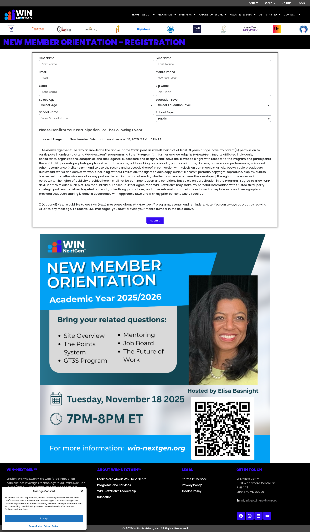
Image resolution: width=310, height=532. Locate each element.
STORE (268, 3)
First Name (46, 58)
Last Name (163, 58)
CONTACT (290, 14)
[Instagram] (250, 516)
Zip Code (162, 86)
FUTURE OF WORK (211, 14)
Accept (44, 518)
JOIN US (286, 3)
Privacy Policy (51, 526)
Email (42, 72)
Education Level (167, 100)
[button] (81, 491)
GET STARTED (268, 14)
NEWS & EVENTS (241, 14)
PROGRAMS (165, 14)
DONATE (253, 3)
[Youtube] (267, 516)
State (43, 86)
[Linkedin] (258, 516)
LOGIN (301, 3)
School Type (165, 112)
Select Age (47, 100)
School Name (48, 112)
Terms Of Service (194, 479)
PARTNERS (185, 14)
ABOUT (146, 14)
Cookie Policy (35, 526)
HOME (136, 14)
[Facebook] (241, 516)
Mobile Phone (165, 72)
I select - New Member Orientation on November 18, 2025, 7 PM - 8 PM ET (101, 139)
